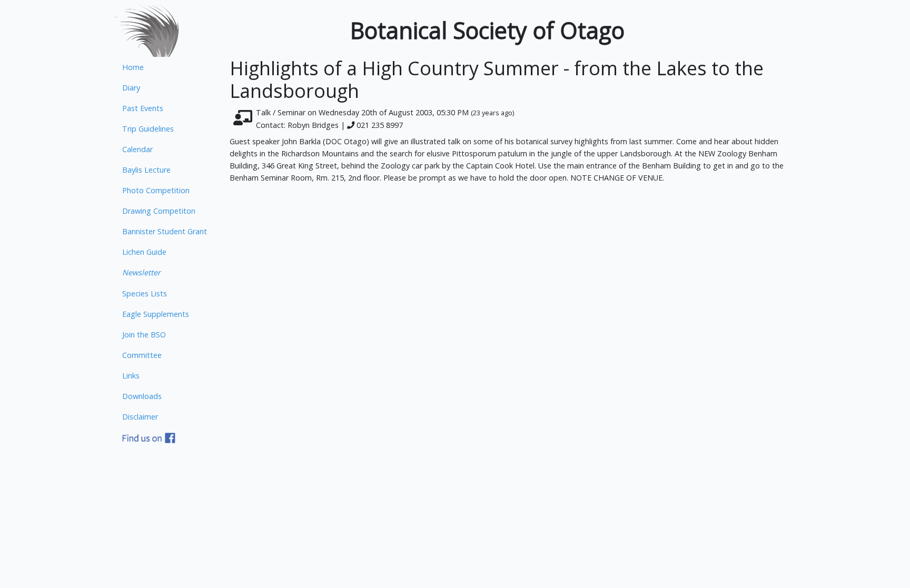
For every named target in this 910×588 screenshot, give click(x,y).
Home (133, 67)
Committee (142, 355)
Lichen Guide (144, 252)
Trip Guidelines (148, 129)
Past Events (142, 108)
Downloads (142, 396)
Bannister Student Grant (164, 231)
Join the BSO (144, 335)
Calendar (137, 149)
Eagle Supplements (155, 314)
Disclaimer (140, 417)
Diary (131, 88)
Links (131, 376)
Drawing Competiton (158, 211)
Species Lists (144, 293)
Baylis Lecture (146, 170)
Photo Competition (156, 190)
